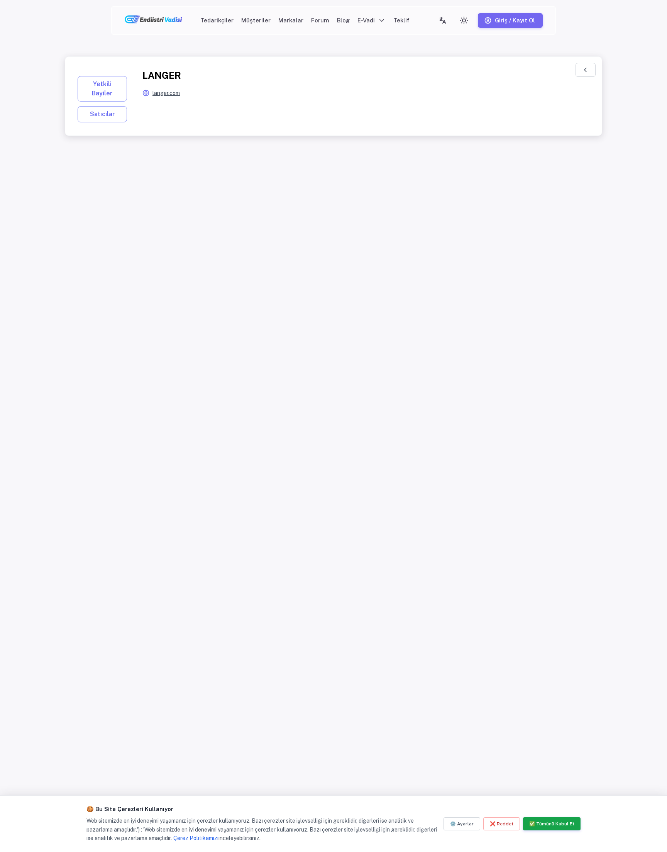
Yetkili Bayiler (102, 88)
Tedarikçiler (217, 20)
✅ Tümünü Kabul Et (551, 824)
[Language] (442, 20)
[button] (371, 20)
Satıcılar (102, 114)
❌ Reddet (501, 824)
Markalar (290, 20)
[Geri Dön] (586, 70)
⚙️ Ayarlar (462, 824)
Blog (343, 20)
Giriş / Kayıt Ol (515, 20)
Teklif (401, 20)
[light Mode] (464, 20)
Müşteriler (256, 20)
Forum (320, 20)
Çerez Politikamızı (195, 838)
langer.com (166, 93)
